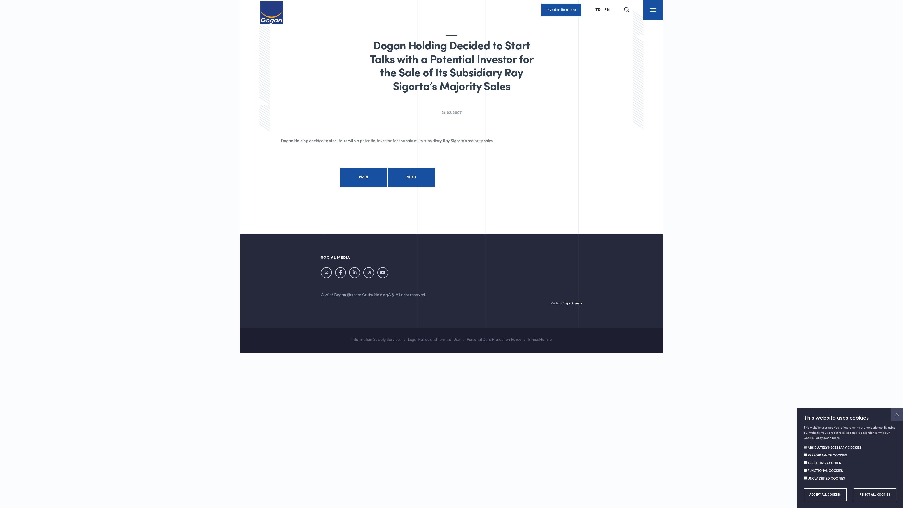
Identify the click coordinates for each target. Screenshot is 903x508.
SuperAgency (572, 303)
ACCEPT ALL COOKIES (825, 494)
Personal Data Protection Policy (494, 340)
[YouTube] (382, 272)
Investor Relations (561, 10)
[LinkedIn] (354, 272)
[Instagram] (368, 272)
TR (598, 9)
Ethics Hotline (539, 340)
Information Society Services (376, 340)
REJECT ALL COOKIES (875, 494)
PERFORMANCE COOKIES (827, 455)
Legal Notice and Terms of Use (433, 340)
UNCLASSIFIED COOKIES (826, 478)
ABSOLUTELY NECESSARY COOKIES (835, 448)
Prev (363, 177)
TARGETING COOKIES (824, 463)
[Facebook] (340, 272)
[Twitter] (326, 272)
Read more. (832, 438)
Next (411, 177)
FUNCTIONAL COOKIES (825, 470)
